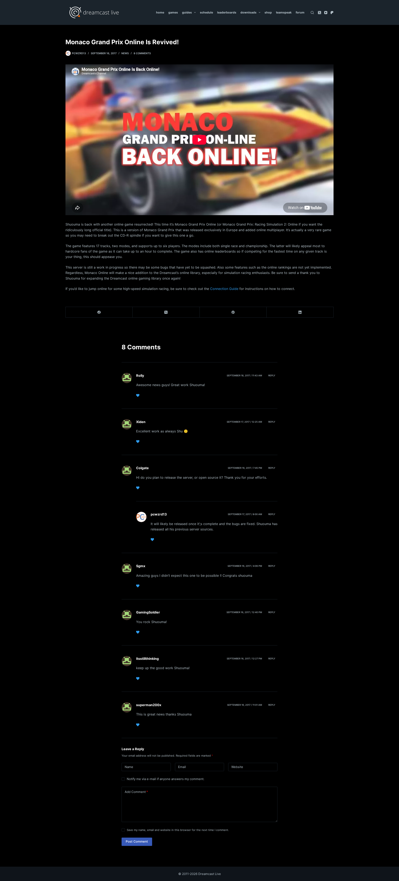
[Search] (312, 12)
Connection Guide (224, 289)
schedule (206, 12)
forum (300, 12)
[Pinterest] (233, 312)
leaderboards (226, 12)
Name (129, 767)
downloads (248, 12)
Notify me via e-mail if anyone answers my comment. (165, 779)
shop (268, 12)
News (125, 53)
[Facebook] (99, 312)
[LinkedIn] (300, 312)
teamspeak (284, 12)
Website (237, 767)
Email (182, 767)
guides (187, 12)
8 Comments (142, 53)
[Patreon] (332, 12)
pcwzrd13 (159, 514)
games (173, 12)
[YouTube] (325, 12)
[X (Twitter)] (319, 12)
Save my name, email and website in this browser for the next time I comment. (178, 830)
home (160, 12)
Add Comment (136, 792)
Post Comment (137, 841)
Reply (271, 375)
